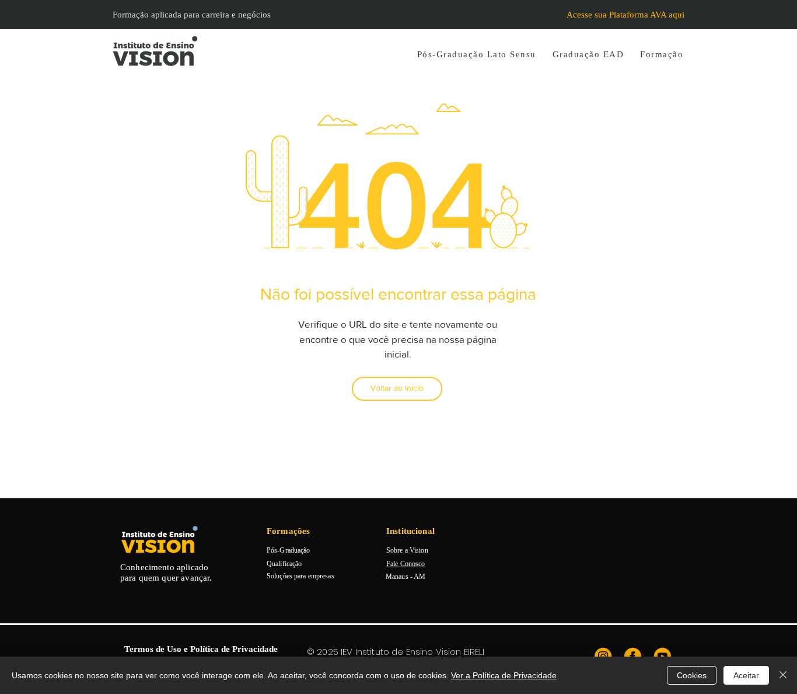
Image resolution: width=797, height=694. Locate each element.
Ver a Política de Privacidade (504, 675)
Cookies (692, 675)
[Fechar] (783, 675)
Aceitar (746, 675)
